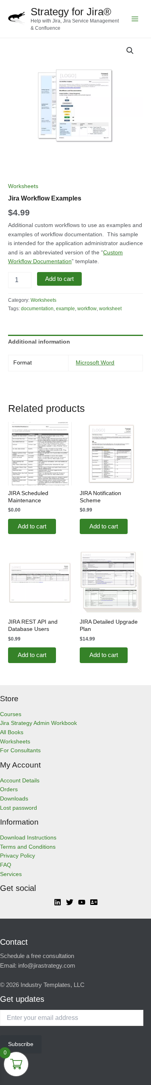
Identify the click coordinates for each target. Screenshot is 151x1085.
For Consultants (20, 750)
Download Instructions (28, 838)
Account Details (19, 781)
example (65, 308)
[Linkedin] (57, 902)
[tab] (75, 342)
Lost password (18, 808)
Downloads (14, 799)
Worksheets (23, 186)
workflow (87, 308)
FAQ (5, 865)
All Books (11, 732)
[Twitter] (69, 902)
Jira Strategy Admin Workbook (38, 723)
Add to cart (59, 279)
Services (11, 874)
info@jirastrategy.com (46, 965)
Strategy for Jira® (71, 11)
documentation (37, 308)
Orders (9, 789)
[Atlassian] (93, 902)
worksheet (110, 308)
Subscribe (20, 1044)
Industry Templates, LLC (53, 985)
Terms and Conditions (28, 847)
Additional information (39, 342)
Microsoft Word (95, 363)
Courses (10, 714)
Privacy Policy (17, 856)
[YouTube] (81, 902)
